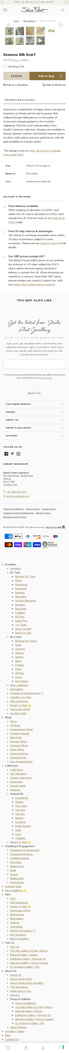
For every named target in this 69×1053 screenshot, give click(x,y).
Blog (7, 1035)
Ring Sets (16, 737)
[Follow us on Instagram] (18, 454)
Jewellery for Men (20, 697)
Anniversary (17, 882)
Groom (14, 874)
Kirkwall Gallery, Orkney (24, 954)
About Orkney (18, 1027)
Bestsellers (16, 689)
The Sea (20, 810)
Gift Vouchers (18, 934)
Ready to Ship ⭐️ (20, 705)
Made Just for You (20, 991)
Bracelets (20, 596)
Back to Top (34, 393)
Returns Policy (48, 243)
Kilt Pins (20, 616)
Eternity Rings (18, 741)
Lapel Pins (21, 620)
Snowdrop (16, 781)
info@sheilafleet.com (17, 496)
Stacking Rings (19, 745)
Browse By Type (25, 576)
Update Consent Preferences (18, 513)
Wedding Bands (19, 733)
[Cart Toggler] (26, 1048)
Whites (19, 673)
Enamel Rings (18, 757)
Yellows (19, 653)
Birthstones (17, 914)
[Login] (43, 1048)
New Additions (29, 21)
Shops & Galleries (25, 1003)
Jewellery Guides (15, 1031)
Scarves (15, 922)
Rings (18, 580)
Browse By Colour (26, 640)
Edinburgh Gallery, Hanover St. (28, 958)
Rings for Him (23, 628)
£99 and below (19, 701)
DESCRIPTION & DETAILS (20, 100)
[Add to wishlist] (8, 1048)
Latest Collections (21, 777)
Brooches (20, 608)
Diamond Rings (19, 753)
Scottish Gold (18, 713)
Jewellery (15, 568)
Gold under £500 (20, 709)
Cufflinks (20, 612)
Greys (18, 677)
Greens (19, 657)
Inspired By (21, 797)
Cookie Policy (49, 509)
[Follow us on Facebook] (6, 454)
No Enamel (21, 681)
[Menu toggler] (5, 10)
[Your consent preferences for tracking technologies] (63, 1047)
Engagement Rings (21, 729)
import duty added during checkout (34, 284)
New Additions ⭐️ (16, 890)
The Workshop (19, 987)
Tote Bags (16, 926)
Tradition (20, 838)
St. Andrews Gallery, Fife (24, 966)
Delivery (15, 995)
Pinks (18, 669)
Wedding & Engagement (25, 850)
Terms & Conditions (13, 509)
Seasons (16, 60)
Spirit (18, 830)
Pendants (21, 588)
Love (18, 834)
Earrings (20, 592)
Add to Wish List (56, 85)
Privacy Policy (45, 378)
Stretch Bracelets (25, 600)
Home (16, 21)
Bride (13, 870)
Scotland (20, 822)
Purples (19, 665)
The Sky (20, 814)
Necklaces (21, 584)
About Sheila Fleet (21, 979)
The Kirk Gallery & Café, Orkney (29, 950)
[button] (63, 10)
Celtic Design (23, 826)
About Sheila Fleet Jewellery (27, 983)
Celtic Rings (17, 749)
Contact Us (12, 1039)
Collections (16, 769)
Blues (18, 661)
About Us (15, 975)
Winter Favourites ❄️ (23, 930)
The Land (21, 805)
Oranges (20, 649)
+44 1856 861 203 (16, 492)
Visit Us (14, 946)
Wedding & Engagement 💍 (27, 693)
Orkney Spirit (17, 785)
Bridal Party (17, 866)
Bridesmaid (16, 878)
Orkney (19, 801)
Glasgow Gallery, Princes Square (29, 962)
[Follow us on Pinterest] (12, 454)
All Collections (18, 773)
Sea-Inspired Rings (21, 761)
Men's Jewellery (19, 938)
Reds (18, 644)
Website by (53, 527)
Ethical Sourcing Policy (14, 517)
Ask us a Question (17, 85)
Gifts (13, 898)
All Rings (15, 725)
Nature (19, 818)
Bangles (20, 604)
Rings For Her (23, 632)
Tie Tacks (21, 624)
